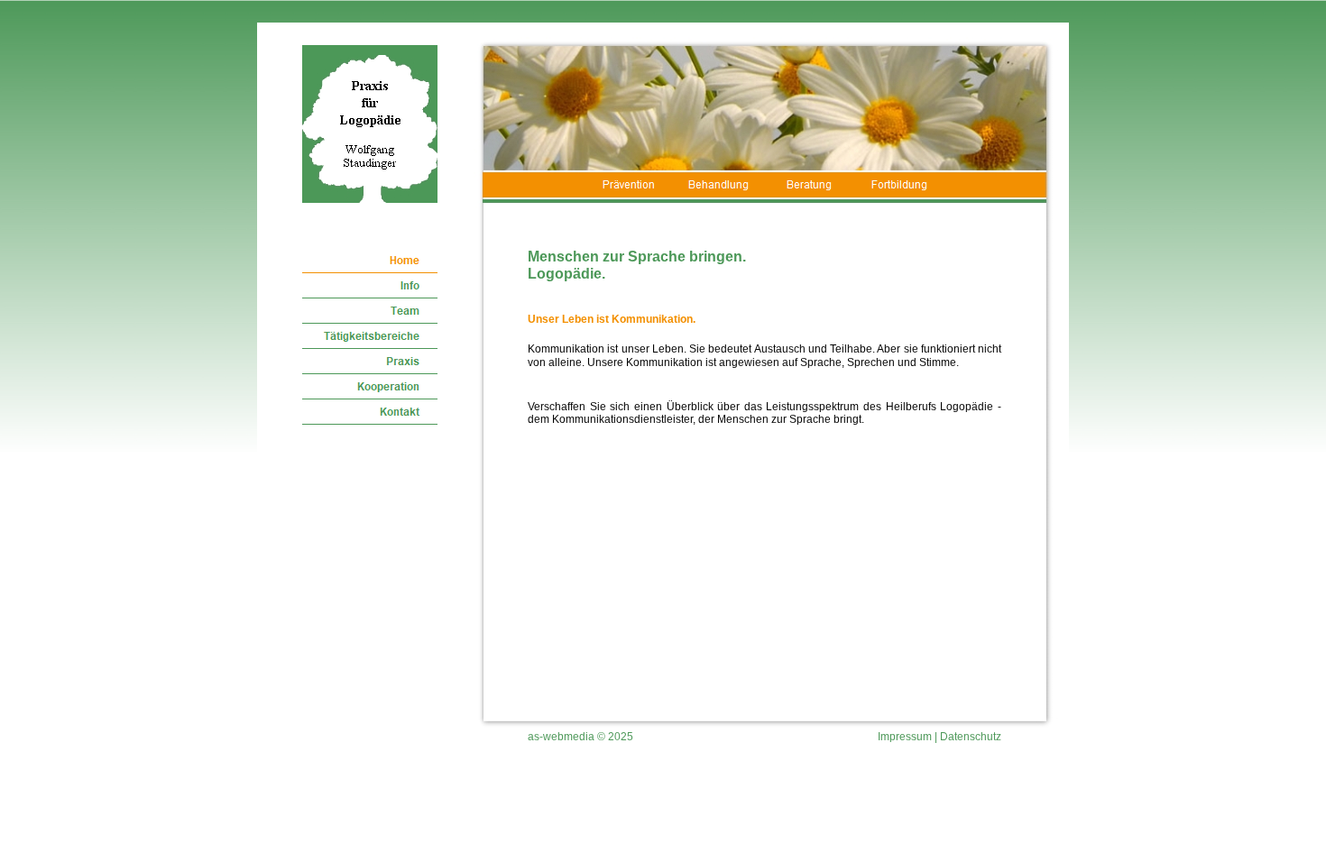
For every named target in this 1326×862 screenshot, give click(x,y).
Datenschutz (970, 736)
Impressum (905, 736)
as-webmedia (561, 736)
